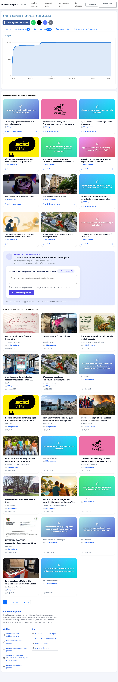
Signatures (43, 29)
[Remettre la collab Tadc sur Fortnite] (21, 190)
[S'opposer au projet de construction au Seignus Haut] (59, 229)
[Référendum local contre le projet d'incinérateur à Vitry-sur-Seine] (21, 154)
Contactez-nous (49, 4)
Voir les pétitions (34, 4)
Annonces (23, 29)
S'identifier (91, 5)
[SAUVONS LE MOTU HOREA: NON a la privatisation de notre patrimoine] (97, 191)
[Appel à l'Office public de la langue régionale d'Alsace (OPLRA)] (97, 154)
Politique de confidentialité (85, 29)
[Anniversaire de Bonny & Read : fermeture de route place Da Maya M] (59, 116)
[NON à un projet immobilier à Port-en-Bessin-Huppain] (21, 116)
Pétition (7, 29)
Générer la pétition (23, 292)
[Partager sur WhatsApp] (33, 22)
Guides (6, 629)
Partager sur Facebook (18, 22)
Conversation (64, 29)
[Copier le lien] (50, 22)
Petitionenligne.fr (9, 4)
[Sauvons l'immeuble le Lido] (59, 190)
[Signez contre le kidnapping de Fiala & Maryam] (97, 116)
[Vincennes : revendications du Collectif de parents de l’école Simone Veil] (59, 154)
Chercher (78, 6)
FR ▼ (26, 4)
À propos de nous (64, 4)
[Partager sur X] (39, 22)
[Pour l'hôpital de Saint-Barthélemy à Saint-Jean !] (97, 229)
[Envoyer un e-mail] (45, 22)
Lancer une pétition (107, 4)
